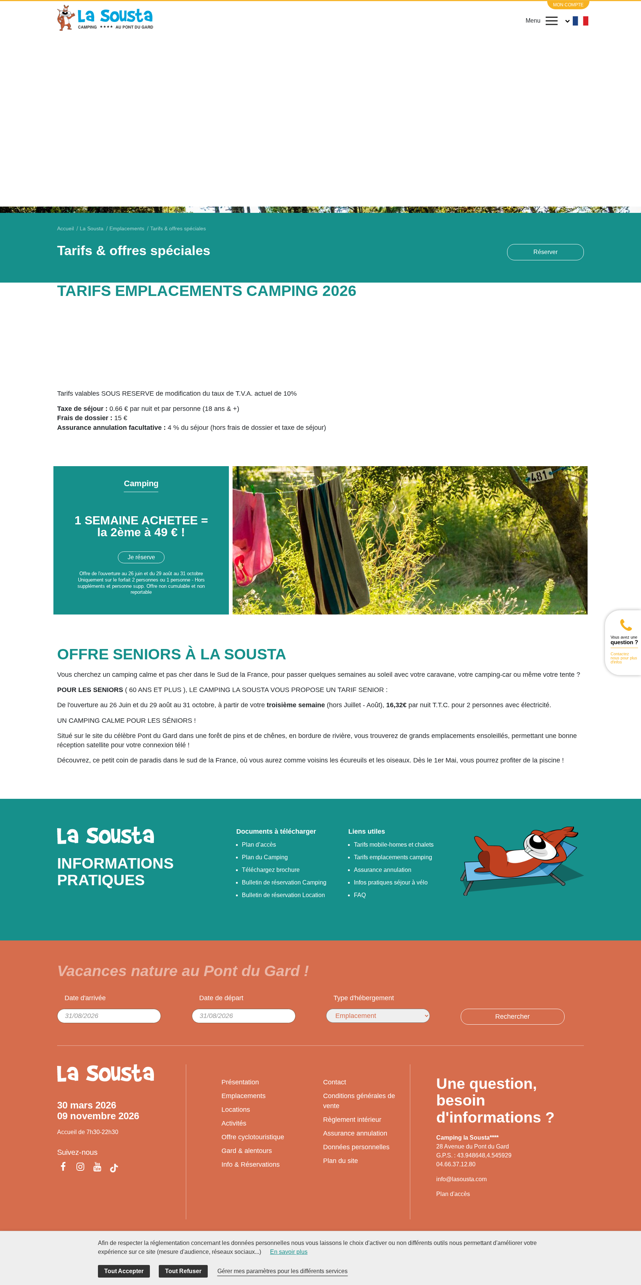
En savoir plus (289, 1252)
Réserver (545, 252)
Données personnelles (356, 1147)
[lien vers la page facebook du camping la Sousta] (64, 1167)
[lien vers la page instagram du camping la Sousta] (80, 1167)
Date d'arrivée (85, 998)
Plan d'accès (453, 1194)
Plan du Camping (265, 857)
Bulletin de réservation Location (283, 895)
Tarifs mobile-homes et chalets (394, 844)
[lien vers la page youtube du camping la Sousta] (97, 1167)
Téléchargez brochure (271, 870)
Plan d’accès (259, 844)
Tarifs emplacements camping (393, 857)
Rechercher (512, 1016)
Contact (334, 1082)
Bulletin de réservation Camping (284, 882)
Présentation (240, 1082)
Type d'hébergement (363, 998)
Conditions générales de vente (359, 1101)
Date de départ (221, 998)
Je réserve (141, 557)
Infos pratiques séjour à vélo (391, 882)
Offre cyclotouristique (252, 1137)
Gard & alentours (246, 1150)
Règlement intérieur (352, 1119)
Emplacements (243, 1096)
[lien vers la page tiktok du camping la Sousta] (114, 1168)
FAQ (360, 895)
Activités (233, 1123)
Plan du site (340, 1160)
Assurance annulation (382, 870)
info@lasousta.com (461, 1179)
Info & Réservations (250, 1164)
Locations (235, 1109)
